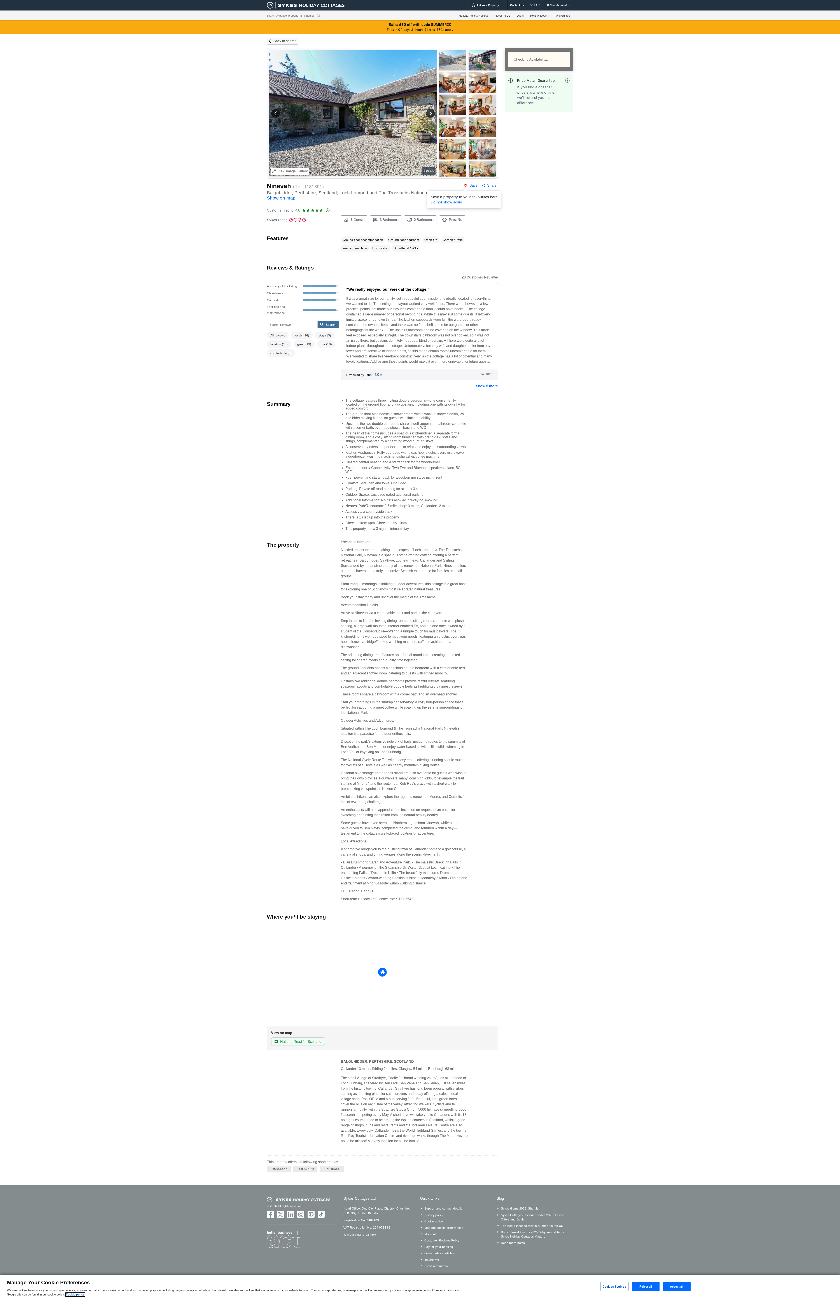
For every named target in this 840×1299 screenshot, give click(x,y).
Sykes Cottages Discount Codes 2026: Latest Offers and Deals (532, 1217)
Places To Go (502, 15)
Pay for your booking (438, 1246)
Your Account (558, 5)
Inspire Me (431, 1259)
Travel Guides (561, 15)
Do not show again (446, 202)
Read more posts (513, 1243)
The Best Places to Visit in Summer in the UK (532, 1225)
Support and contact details (443, 1208)
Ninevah (279, 186)
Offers (520, 15)
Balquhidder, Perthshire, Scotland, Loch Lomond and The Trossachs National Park (354, 195)
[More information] (567, 80)
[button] (275, 113)
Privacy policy (433, 1215)
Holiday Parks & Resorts (473, 15)
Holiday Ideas (538, 15)
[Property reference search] (318, 15)
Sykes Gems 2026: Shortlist (520, 1208)
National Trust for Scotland (300, 1041)
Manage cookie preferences (443, 1227)
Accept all (677, 1286)
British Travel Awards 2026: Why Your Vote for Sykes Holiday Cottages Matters (532, 1234)
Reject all (645, 1286)
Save (473, 185)
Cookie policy (433, 1221)
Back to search (284, 41)
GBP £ (534, 5)
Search (331, 324)
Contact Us (517, 5)
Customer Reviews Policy (441, 1240)
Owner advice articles (439, 1253)
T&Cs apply (444, 30)
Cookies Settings (614, 1286)
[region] (420, 1287)
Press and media (436, 1266)
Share (492, 185)
